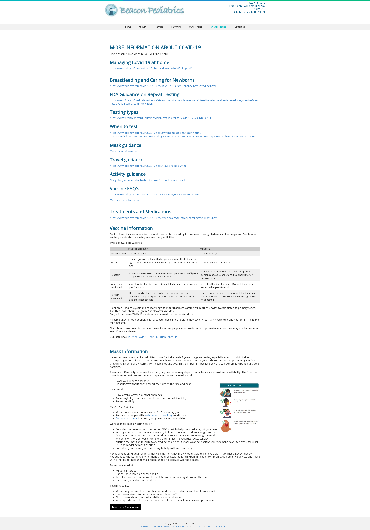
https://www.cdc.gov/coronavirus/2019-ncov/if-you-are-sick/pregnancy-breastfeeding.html (163, 86)
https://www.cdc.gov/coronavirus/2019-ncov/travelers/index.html (148, 165)
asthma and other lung (158, 415)
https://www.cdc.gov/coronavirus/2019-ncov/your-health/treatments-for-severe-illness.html (164, 218)
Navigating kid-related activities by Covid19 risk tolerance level (147, 180)
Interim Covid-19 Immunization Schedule (152, 337)
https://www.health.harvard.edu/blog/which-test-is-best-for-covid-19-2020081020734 (160, 118)
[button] (143, 27)
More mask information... (125, 151)
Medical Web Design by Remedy (155, 526)
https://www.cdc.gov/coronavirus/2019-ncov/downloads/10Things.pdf (151, 68)
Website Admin (223, 526)
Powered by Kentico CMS (180, 526)
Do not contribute (126, 418)
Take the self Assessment (125, 507)
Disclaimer (200, 526)
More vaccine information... (126, 200)
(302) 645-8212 (256, 2)
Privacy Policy (212, 526)
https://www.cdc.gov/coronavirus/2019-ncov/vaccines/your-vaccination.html (154, 194)
